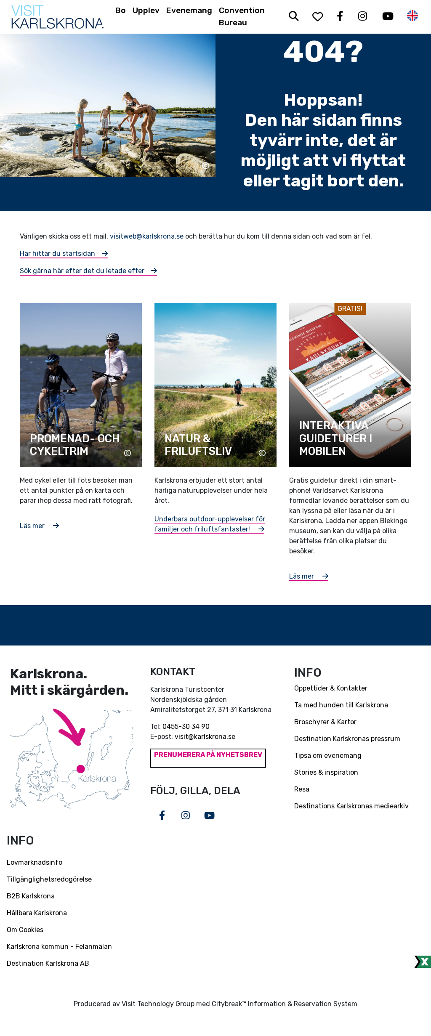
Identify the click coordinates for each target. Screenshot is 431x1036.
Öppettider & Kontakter (330, 688)
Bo (120, 10)
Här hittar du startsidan (57, 254)
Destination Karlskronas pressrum (347, 739)
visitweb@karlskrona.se (147, 236)
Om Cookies (25, 930)
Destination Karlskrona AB (48, 963)
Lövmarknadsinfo (34, 862)
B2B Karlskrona (31, 896)
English (412, 16)
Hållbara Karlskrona (37, 913)
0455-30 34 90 (186, 727)
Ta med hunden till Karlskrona (341, 705)
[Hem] (57, 17)
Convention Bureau (242, 16)
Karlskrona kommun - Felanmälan (59, 947)
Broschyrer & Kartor (325, 722)
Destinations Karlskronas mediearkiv (351, 806)
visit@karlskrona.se (205, 737)
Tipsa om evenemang (328, 756)
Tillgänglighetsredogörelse (49, 879)
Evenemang (189, 10)
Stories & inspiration (326, 772)
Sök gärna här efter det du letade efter (82, 271)
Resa (301, 789)
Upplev (146, 10)
